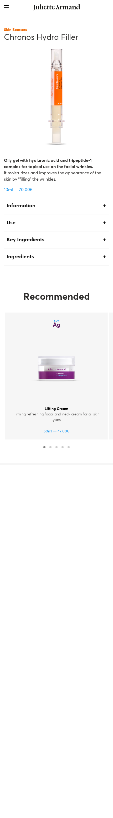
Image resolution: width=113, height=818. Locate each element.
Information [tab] (21, 205)
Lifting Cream (56, 409)
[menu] (6, 6)
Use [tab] (11, 222)
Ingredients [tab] (20, 256)
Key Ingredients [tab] (25, 239)
